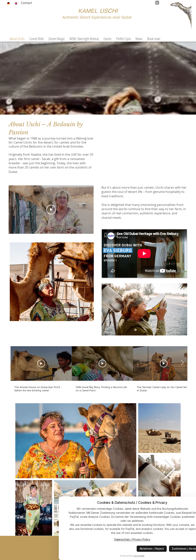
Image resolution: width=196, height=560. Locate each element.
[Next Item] (169, 469)
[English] (16, 3)
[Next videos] (182, 362)
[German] (8, 3)
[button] (107, 39)
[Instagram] (157, 2)
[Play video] (51, 209)
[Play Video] (41, 363)
